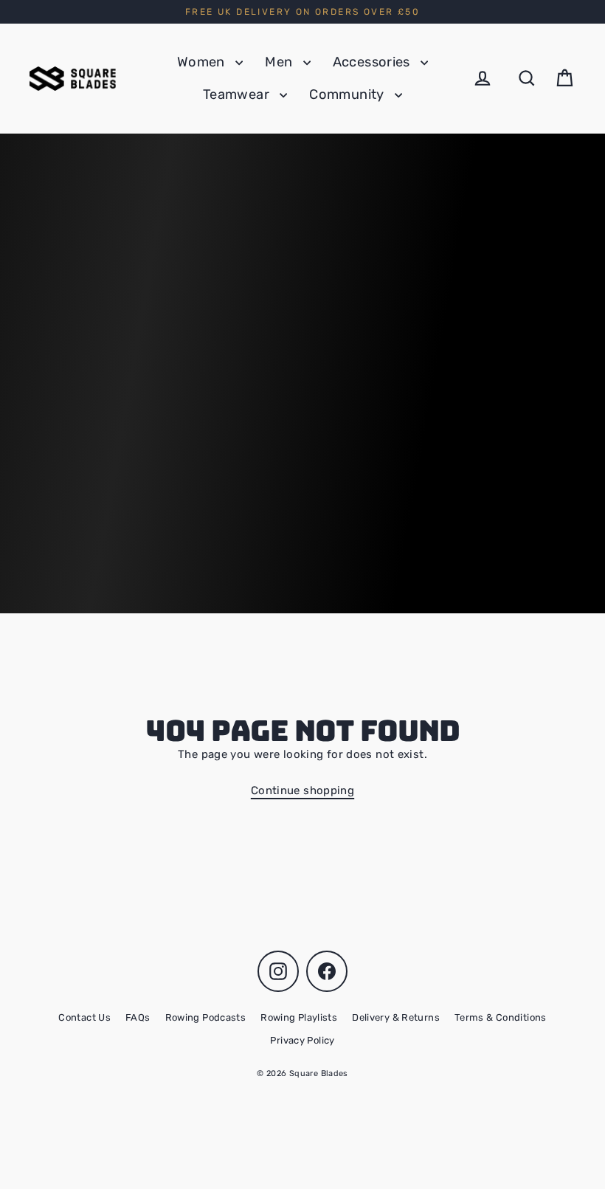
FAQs (138, 1017)
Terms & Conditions (500, 1017)
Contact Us (84, 1017)
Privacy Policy (302, 1040)
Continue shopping (302, 790)
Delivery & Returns (396, 1017)
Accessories (373, 62)
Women (202, 62)
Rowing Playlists (298, 1017)
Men (280, 62)
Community (348, 94)
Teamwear (237, 94)
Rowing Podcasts (205, 1017)
